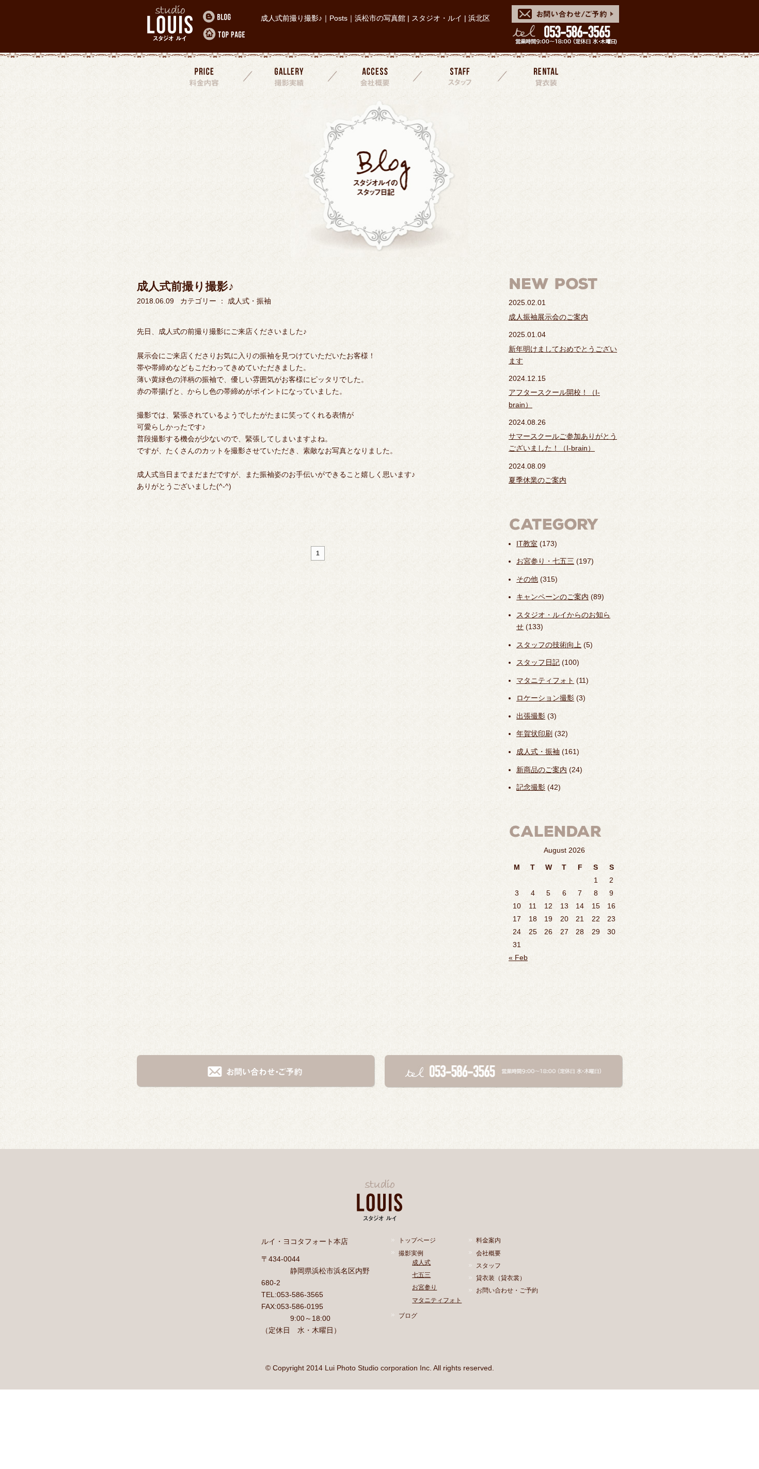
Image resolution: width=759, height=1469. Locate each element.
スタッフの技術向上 (548, 645)
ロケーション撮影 (545, 698)
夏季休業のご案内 (537, 480)
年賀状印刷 (534, 733)
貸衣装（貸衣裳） (501, 1278)
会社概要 (374, 76)
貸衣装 (544, 76)
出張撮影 (530, 716)
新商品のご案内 (541, 769)
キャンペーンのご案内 (552, 597)
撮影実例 (411, 1253)
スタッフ (460, 76)
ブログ (408, 1316)
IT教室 (526, 543)
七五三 (421, 1275)
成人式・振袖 (538, 751)
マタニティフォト (545, 680)
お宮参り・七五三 (545, 561)
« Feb (518, 957)
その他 (527, 579)
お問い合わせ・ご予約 (507, 1290)
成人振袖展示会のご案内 (548, 317)
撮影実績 (290, 76)
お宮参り (424, 1287)
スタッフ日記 (538, 662)
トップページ (417, 1240)
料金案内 (205, 76)
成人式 (421, 1262)
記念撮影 (530, 787)
